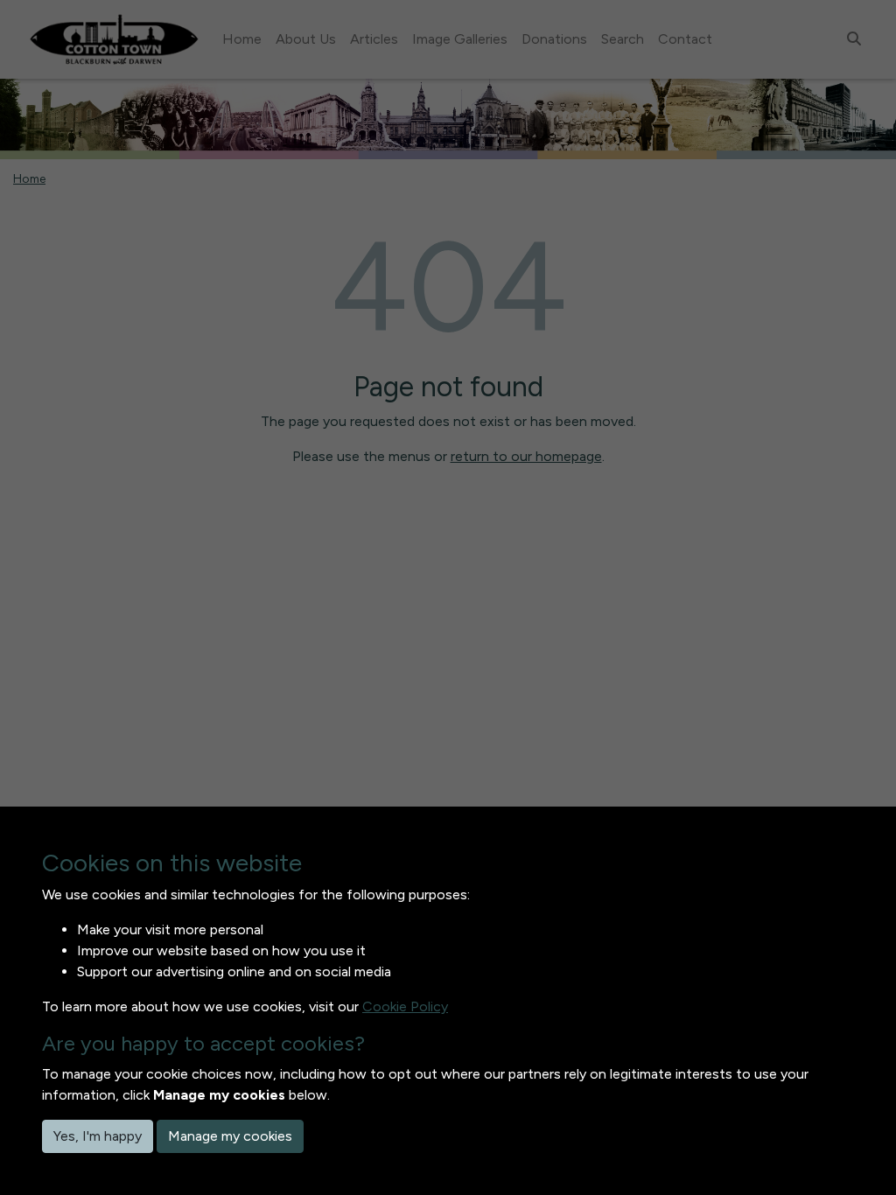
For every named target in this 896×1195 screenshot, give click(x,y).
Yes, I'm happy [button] (97, 1136)
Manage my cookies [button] (230, 1136)
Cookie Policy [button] (405, 1006)
